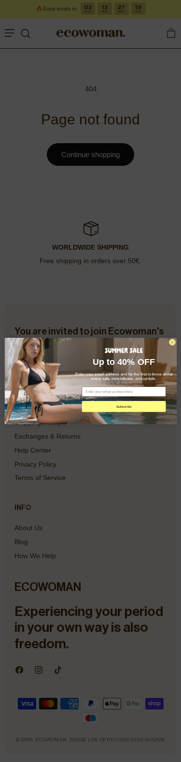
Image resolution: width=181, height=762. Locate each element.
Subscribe (123, 406)
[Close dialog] (172, 342)
